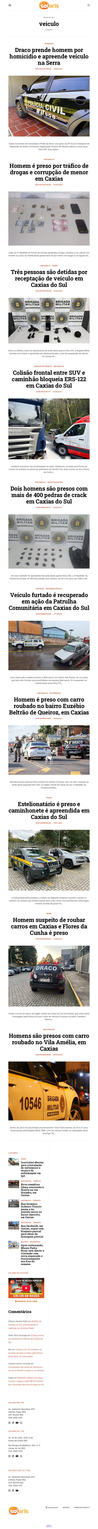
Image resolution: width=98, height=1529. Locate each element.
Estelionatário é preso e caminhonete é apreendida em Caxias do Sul (49, 810)
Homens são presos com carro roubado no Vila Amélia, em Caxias (49, 1042)
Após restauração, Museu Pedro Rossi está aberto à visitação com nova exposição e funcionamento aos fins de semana (78, 1249)
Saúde (68, 1153)
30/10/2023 (57, 718)
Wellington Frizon (43, 69)
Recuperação (55, 693)
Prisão (55, 266)
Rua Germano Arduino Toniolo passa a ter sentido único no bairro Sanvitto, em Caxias (76, 1205)
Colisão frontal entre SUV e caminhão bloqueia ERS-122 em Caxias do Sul (49, 379)
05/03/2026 (58, 185)
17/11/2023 (58, 614)
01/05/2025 (57, 507)
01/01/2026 (58, 291)
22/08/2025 (57, 392)
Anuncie (66, 1387)
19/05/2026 (58, 69)
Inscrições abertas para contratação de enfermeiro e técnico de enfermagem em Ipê (77, 1163)
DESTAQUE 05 (71, 1217)
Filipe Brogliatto (43, 392)
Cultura (70, 1236)
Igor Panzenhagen (43, 614)
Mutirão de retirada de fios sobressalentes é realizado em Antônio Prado (24, 1204)
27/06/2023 (57, 939)
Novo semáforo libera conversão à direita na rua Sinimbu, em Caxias (77, 1184)
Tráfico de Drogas (55, 482)
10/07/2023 (57, 823)
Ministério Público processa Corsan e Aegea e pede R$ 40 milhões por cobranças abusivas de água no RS (26, 1261)
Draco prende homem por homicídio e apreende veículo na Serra (48, 56)
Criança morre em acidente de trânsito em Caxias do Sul (26, 1218)
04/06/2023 (57, 1055)
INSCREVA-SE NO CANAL (27, 1181)
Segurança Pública (54, 589)
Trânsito (82, 1175)
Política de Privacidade (45, 1526)
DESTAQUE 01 (45, 266)
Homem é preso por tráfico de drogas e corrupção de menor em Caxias (48, 172)
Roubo (49, 913)
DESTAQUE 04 (49, 159)
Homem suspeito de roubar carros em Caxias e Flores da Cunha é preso (49, 926)
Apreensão (49, 43)
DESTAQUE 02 (59, 366)
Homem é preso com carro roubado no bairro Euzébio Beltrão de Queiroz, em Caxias (49, 706)
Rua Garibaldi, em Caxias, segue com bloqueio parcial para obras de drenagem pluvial (77, 1225)
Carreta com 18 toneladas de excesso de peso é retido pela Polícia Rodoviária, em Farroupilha (25, 1233)
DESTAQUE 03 (40, 482)
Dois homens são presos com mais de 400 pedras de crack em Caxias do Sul (49, 495)
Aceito (91, 1525)
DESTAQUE (40, 589)
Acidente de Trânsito (43, 366)
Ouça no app (52, 1387)
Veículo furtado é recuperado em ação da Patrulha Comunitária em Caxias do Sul (49, 601)
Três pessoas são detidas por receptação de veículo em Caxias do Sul (49, 278)
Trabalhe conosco (82, 1387)
